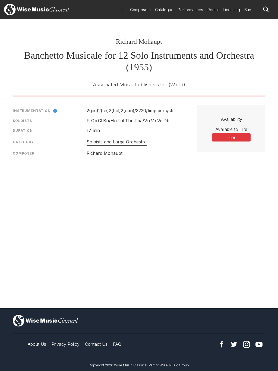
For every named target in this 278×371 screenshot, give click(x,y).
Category (23, 142)
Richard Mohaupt (139, 41)
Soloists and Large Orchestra (117, 141)
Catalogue (164, 9)
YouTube (259, 344)
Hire (231, 137)
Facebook (221, 344)
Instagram (246, 344)
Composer (23, 153)
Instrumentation (32, 111)
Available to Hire (231, 129)
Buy (247, 9)
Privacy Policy (66, 344)
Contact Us (96, 344)
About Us (37, 344)
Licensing (231, 9)
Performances (190, 9)
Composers (140, 9)
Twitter (234, 344)
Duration (23, 130)
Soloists (22, 121)
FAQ (117, 344)
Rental (213, 9)
